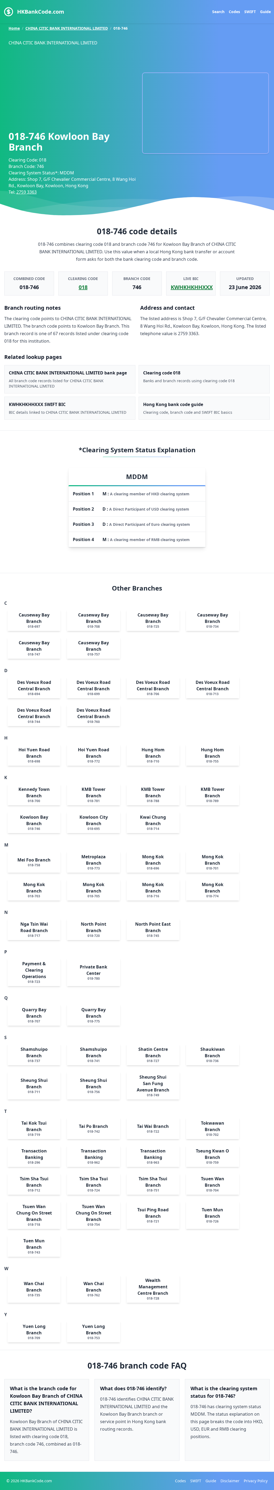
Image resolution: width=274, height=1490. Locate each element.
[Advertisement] (73, 86)
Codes (234, 11)
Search (218, 11)
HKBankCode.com (40, 11)
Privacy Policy (256, 1480)
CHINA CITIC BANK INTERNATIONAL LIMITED (66, 28)
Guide (265, 11)
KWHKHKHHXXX (192, 287)
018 (83, 287)
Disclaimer (229, 1480)
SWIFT (250, 11)
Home (14, 28)
